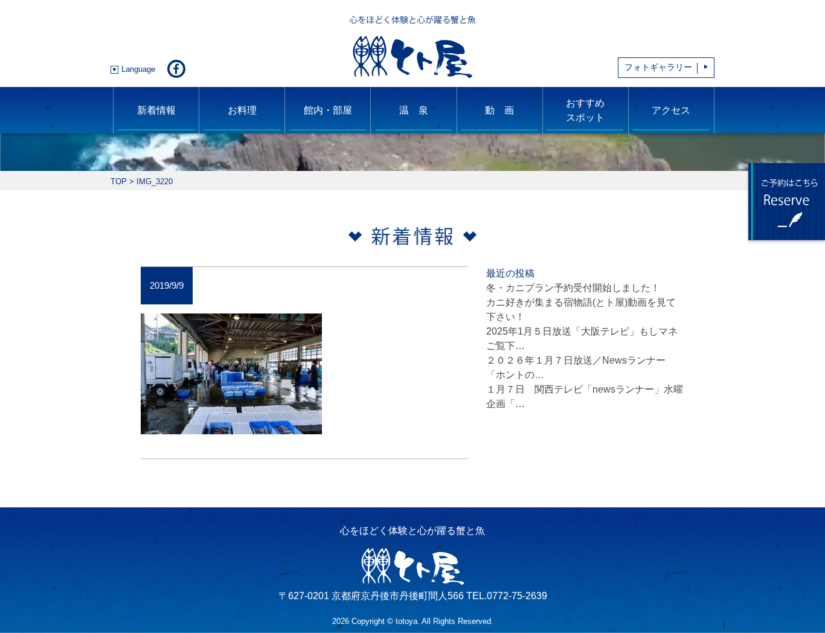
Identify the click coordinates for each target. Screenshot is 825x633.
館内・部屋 (328, 110)
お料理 (242, 110)
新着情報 (156, 110)
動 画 (499, 110)
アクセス (671, 110)
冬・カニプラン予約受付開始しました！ (573, 288)
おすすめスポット (585, 110)
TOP (119, 181)
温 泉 (413, 110)
